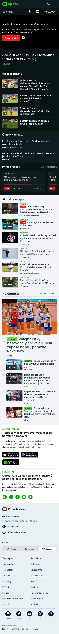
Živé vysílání (8, 564)
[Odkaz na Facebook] (11, 497)
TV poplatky (8, 569)
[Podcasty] (30, 11)
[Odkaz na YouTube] (24, 497)
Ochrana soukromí (20, 629)
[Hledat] (48, 4)
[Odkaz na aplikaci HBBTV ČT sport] (10, 462)
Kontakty (35, 604)
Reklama (35, 564)
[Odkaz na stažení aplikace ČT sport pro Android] (29, 455)
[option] (11, 549)
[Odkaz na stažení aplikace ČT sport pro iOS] (10, 455)
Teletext (6, 575)
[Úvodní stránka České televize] (14, 509)
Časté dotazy (37, 598)
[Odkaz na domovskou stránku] (14, 4)
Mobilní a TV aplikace (12, 598)
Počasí (5, 587)
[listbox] (29, 548)
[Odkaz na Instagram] (4, 497)
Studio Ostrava (38, 575)
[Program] (38, 11)
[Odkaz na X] (17, 497)
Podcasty (6, 581)
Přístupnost (36, 629)
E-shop (5, 592)
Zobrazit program (49, 167)
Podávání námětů (39, 592)
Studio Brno (36, 569)
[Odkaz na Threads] (30, 497)
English (5, 629)
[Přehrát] (5, 85)
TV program (8, 558)
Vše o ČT (6, 604)
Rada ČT (35, 581)
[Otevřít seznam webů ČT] (55, 4)
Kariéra (34, 587)
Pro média (36, 558)
